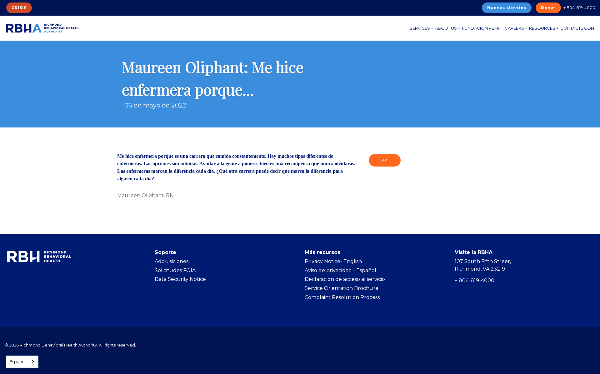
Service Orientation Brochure (341, 288)
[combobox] (22, 362)
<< (385, 160)
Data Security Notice (180, 279)
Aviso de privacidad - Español (340, 270)
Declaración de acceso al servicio (345, 279)
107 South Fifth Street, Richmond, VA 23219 (483, 265)
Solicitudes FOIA (175, 270)
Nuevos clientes (506, 7)
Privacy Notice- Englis (331, 261)
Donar (548, 7)
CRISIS (19, 7)
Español (18, 361)
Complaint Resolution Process (342, 297)
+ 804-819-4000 (579, 7)
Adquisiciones (171, 261)
